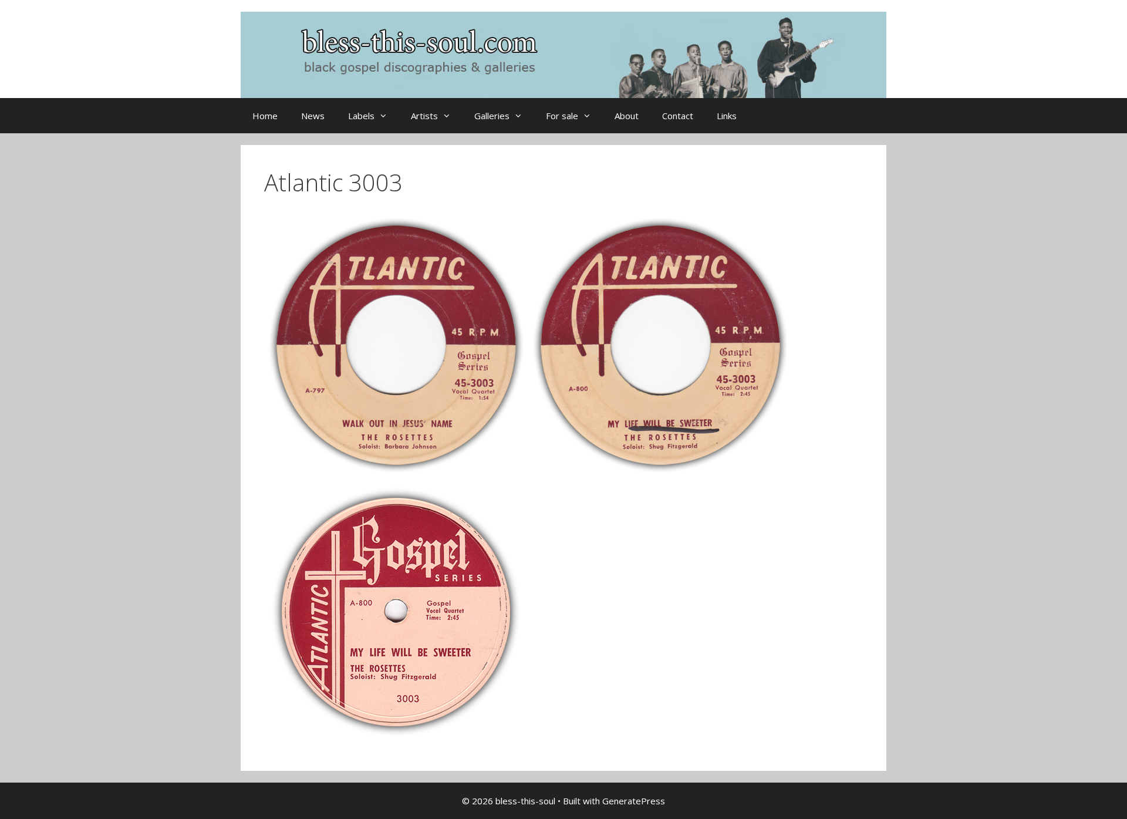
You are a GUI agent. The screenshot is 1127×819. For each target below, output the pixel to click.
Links (727, 116)
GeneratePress (633, 801)
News (313, 116)
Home (265, 116)
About (627, 116)
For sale (562, 116)
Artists (424, 116)
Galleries (491, 116)
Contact (677, 116)
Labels (361, 116)
